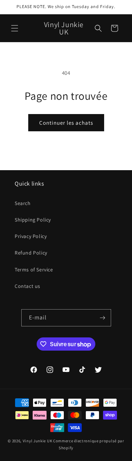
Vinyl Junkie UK (37, 440)
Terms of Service (34, 269)
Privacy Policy (31, 236)
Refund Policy (31, 252)
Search (23, 203)
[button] (15, 28)
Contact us (27, 286)
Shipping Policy (33, 219)
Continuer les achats (66, 122)
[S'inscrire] (103, 317)
